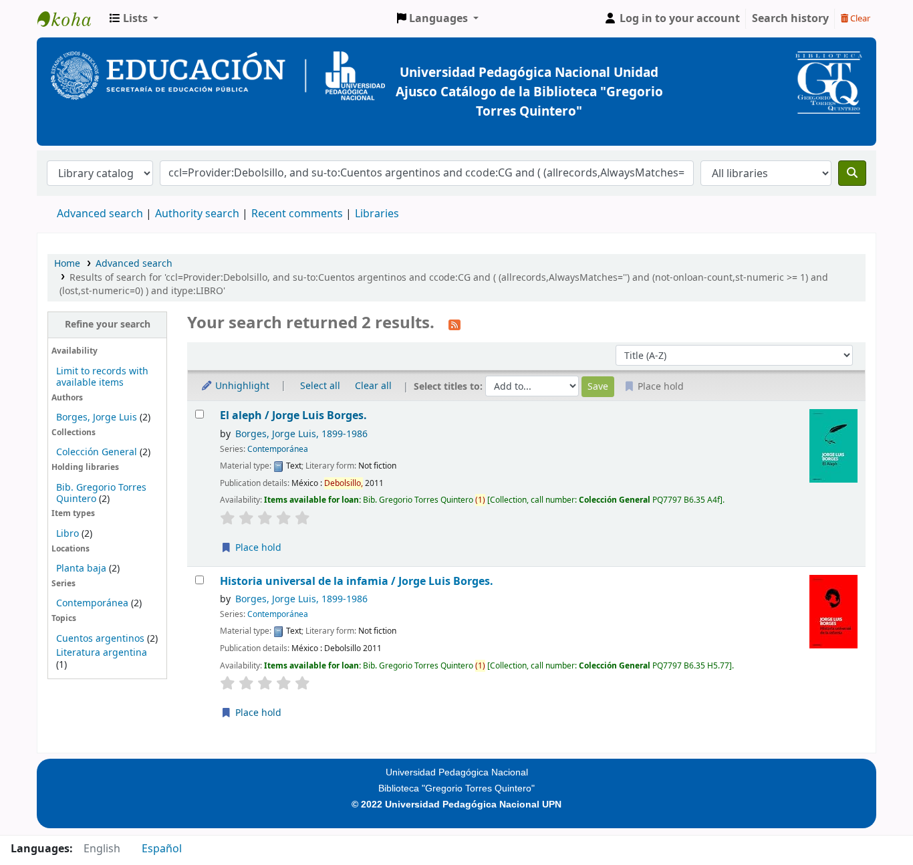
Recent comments (297, 214)
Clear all (373, 386)
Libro (67, 534)
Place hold (257, 548)
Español (162, 849)
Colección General (98, 452)
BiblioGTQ (70, 18)
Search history (790, 19)
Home (67, 264)
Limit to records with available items (102, 377)
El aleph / (293, 415)
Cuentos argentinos (100, 639)
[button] (134, 18)
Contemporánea (92, 603)
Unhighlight (241, 386)
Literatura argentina (101, 653)
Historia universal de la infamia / (356, 581)
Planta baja (82, 569)
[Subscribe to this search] (454, 324)
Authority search (197, 214)
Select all (320, 386)
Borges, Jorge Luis (96, 417)
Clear (859, 18)
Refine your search (107, 325)
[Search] (852, 173)
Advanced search (100, 214)
